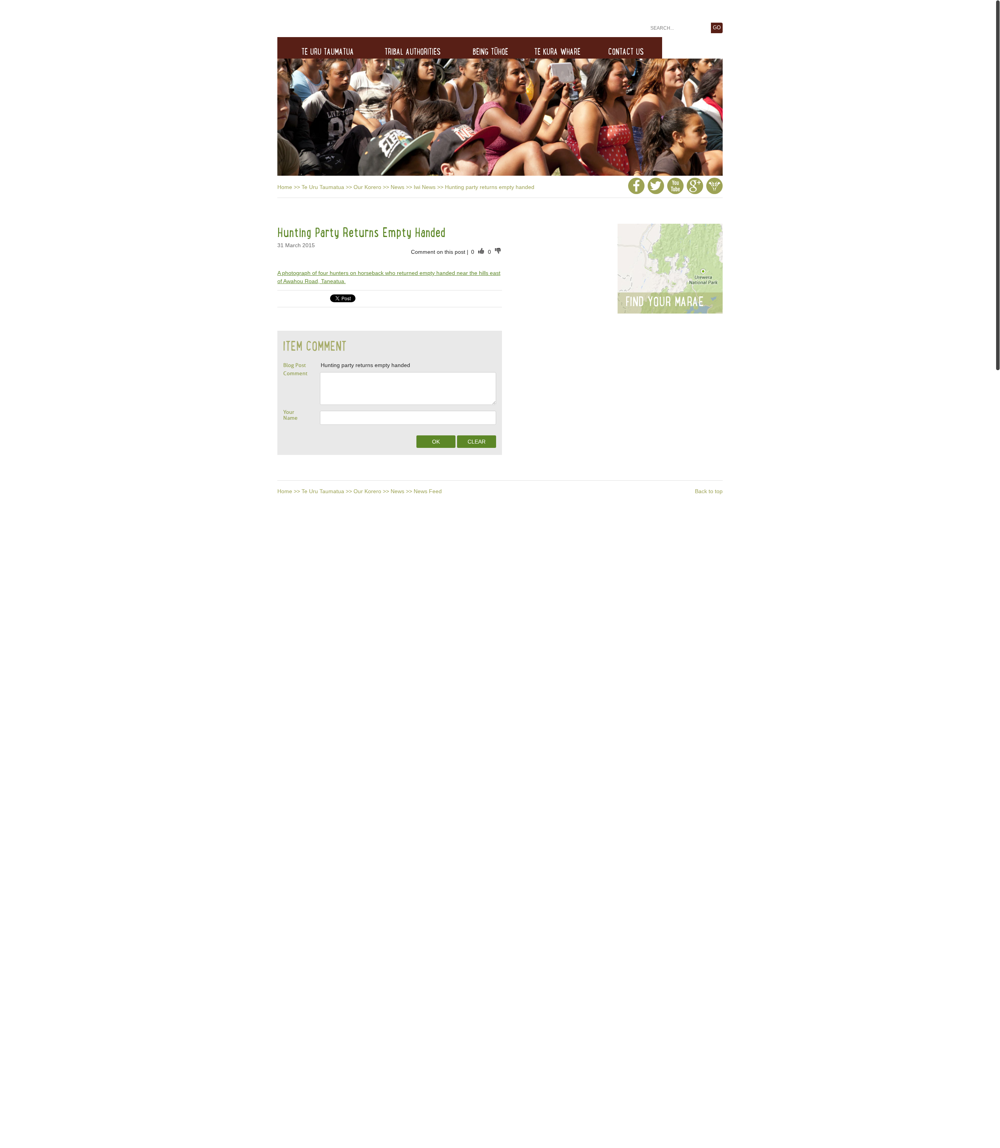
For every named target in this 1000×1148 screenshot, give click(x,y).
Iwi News (425, 187)
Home (284, 187)
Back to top (709, 491)
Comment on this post (439, 252)
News (397, 187)
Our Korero (367, 187)
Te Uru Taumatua (323, 187)
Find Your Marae (664, 301)
